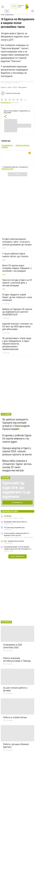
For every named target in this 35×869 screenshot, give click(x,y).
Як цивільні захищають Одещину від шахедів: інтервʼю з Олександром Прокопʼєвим (16, 424)
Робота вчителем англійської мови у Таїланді (17, 659)
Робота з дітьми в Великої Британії (16, 745)
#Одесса (3, 87)
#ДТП (15, 87)
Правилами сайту (7, 169)
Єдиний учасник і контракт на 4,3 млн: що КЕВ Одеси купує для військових (17, 326)
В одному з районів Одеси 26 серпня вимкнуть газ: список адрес (16, 438)
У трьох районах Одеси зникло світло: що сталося (15, 255)
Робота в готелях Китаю (15, 717)
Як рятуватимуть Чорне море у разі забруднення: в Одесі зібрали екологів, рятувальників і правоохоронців (16, 344)
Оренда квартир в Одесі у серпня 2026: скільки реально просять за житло (17, 451)
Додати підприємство (17, 556)
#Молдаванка (22, 87)
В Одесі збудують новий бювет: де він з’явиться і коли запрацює (17, 297)
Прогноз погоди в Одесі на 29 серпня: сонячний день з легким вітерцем (17, 283)
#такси (10, 87)
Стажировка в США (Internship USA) (12, 646)
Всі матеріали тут (17, 502)
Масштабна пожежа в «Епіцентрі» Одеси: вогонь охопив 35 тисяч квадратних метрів (17, 465)
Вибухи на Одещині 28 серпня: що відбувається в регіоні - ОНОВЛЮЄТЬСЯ (17, 312)
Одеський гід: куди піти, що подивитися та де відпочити (16, 490)
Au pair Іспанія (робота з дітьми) (15, 689)
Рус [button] (7, 11)
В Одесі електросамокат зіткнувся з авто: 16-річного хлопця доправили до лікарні (17, 242)
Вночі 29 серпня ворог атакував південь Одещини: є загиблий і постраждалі (17, 268)
